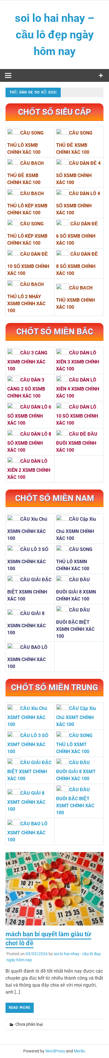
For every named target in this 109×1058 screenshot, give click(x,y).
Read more (19, 1007)
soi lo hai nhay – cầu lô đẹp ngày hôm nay (54, 35)
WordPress (55, 1051)
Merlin (79, 1051)
